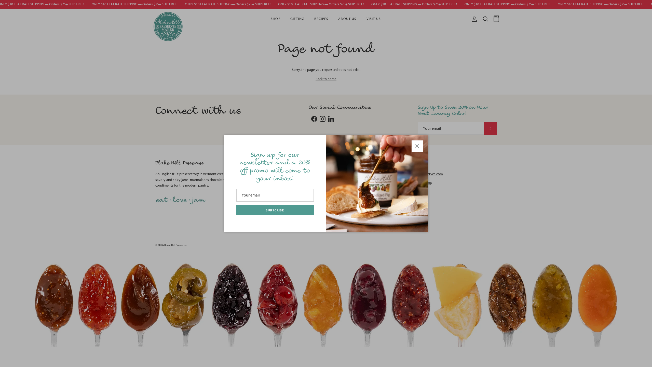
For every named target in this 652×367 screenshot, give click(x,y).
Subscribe (275, 210)
